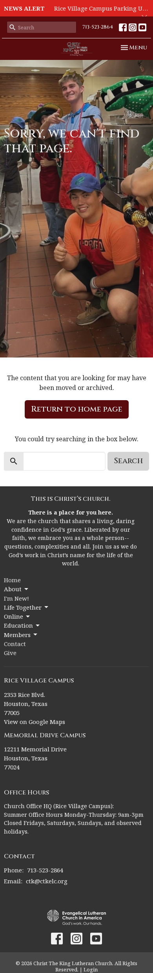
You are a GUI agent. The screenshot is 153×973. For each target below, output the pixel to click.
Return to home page (76, 409)
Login (91, 969)
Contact (15, 644)
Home (12, 580)
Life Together (23, 607)
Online (13, 616)
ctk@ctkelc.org (46, 881)
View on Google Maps (34, 722)
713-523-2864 (97, 27)
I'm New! (16, 598)
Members (17, 635)
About (13, 589)
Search (128, 460)
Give (10, 653)
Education (18, 625)
